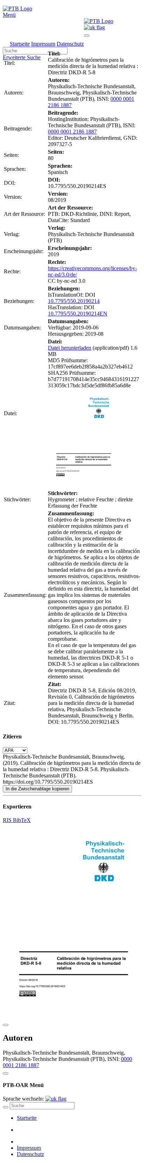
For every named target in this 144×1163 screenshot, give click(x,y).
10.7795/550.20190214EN (77, 314)
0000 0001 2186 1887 (72, 132)
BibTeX (22, 820)
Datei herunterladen (69, 348)
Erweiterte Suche (22, 57)
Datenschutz (70, 44)
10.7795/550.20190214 (74, 301)
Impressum (43, 44)
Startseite (20, 44)
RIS (8, 820)
